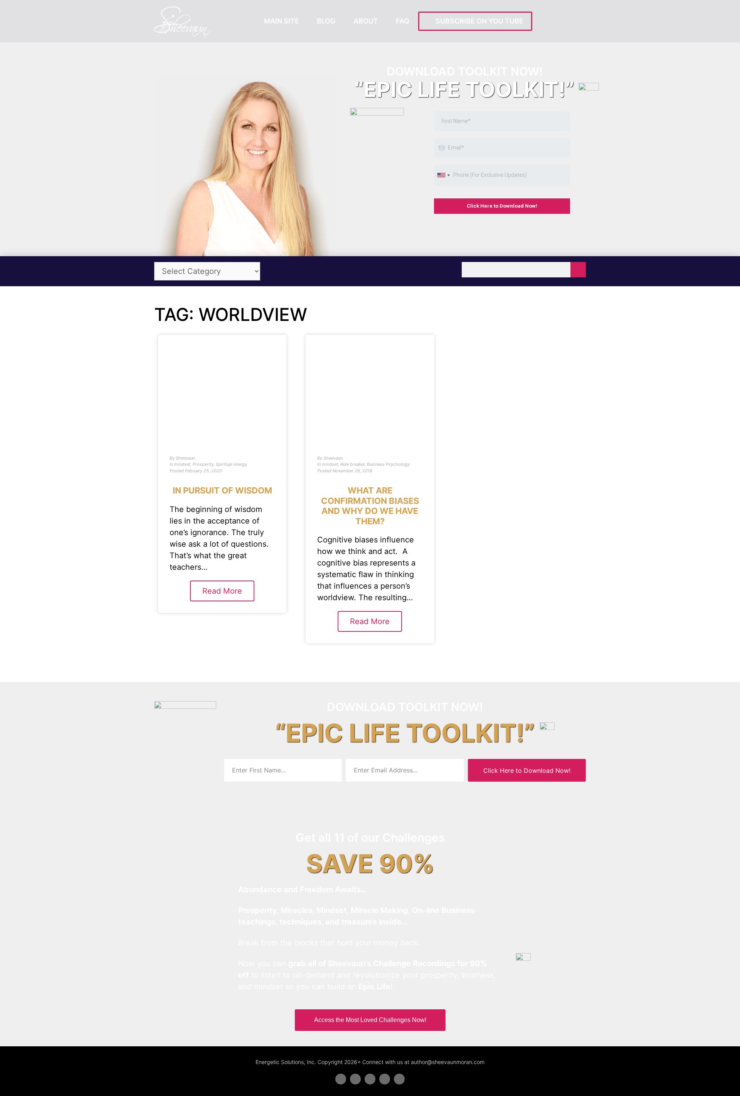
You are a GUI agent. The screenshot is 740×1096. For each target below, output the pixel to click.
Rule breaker (352, 464)
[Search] (578, 269)
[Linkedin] (370, 1079)
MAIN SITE (281, 21)
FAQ (402, 21)
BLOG (326, 21)
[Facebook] (340, 1079)
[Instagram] (399, 1079)
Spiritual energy (231, 464)
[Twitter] (355, 1079)
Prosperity (203, 464)
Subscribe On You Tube (477, 21)
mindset (182, 464)
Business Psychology (388, 464)
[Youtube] (384, 1079)
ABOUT (365, 21)
